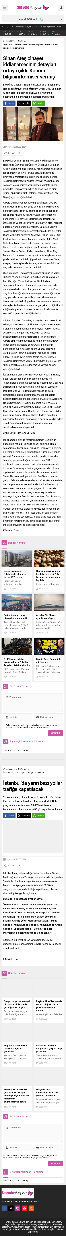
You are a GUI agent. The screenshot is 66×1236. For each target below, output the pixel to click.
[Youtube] (24, 1208)
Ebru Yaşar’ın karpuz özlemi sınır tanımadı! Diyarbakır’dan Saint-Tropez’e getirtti (39, 27)
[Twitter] (11, 1208)
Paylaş (11, 103)
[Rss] (31, 1208)
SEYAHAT (22, 41)
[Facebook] (4, 1208)
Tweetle (26, 103)
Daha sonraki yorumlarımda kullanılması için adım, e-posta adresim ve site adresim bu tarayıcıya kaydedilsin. (31, 726)
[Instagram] (17, 1208)
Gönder (40, 103)
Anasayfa (10, 41)
